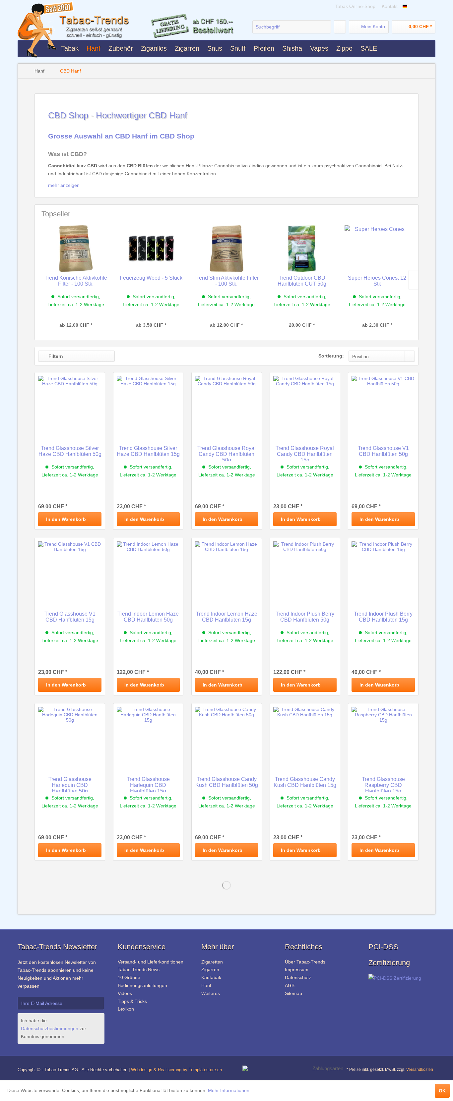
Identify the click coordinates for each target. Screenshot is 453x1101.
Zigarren (210, 969)
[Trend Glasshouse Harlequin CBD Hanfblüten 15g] (148, 736)
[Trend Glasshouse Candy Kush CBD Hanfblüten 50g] (226, 736)
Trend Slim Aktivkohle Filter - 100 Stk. (226, 281)
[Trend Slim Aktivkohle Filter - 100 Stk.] (226, 248)
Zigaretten (212, 961)
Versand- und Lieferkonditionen (150, 961)
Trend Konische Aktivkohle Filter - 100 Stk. (75, 281)
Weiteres (210, 993)
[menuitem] (291, 26)
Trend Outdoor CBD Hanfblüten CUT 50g (302, 281)
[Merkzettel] (340, 26)
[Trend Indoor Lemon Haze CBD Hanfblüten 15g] (226, 571)
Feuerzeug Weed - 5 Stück (151, 278)
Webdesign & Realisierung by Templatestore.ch (176, 1069)
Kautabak (211, 977)
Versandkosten (419, 1069)
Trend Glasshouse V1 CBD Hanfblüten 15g (70, 617)
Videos (125, 993)
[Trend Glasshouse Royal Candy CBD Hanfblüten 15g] (305, 405)
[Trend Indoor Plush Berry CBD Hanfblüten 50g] (305, 571)
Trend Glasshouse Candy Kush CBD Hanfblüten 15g (305, 782)
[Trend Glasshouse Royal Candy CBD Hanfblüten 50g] (226, 405)
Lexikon (126, 1009)
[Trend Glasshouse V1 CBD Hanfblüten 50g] (383, 405)
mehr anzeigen (64, 185)
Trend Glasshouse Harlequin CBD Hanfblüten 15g (148, 784)
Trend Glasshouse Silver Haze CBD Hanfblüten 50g (69, 451)
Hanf (206, 985)
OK (442, 1090)
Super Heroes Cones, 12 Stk (377, 281)
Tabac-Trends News (139, 969)
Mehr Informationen (228, 1090)
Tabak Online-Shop (356, 6)
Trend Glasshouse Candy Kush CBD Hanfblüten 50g (226, 782)
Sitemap (293, 993)
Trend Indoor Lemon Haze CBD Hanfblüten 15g (226, 617)
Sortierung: (331, 355)
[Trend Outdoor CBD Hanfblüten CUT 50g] (302, 248)
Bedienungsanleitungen (142, 985)
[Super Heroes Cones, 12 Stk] (377, 248)
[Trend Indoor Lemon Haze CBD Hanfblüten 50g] (148, 571)
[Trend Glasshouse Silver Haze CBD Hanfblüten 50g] (69, 405)
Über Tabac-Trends (305, 961)
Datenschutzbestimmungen (49, 1028)
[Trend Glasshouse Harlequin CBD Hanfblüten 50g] (69, 736)
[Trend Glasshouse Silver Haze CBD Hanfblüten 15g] (148, 405)
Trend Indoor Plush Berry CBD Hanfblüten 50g (305, 617)
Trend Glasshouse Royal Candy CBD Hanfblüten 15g (305, 453)
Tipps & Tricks (132, 1001)
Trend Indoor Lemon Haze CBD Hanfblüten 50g (148, 617)
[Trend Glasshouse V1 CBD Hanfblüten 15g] (69, 571)
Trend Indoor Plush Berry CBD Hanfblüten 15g (383, 617)
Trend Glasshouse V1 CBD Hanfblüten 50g (383, 451)
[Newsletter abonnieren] (95, 1003)
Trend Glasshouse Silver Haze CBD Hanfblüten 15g (148, 451)
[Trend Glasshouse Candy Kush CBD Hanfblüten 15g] (305, 736)
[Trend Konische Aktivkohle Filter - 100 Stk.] (75, 248)
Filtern (55, 356)
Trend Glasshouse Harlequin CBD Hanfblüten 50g (70, 784)
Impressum (296, 969)
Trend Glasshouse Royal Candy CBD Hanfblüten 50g (226, 453)
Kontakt (390, 6)
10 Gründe (129, 977)
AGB (289, 985)
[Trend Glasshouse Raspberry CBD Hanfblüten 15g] (383, 736)
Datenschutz (298, 977)
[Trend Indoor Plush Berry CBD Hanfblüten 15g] (383, 571)
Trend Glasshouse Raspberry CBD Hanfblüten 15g (383, 784)
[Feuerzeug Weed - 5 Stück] (151, 248)
